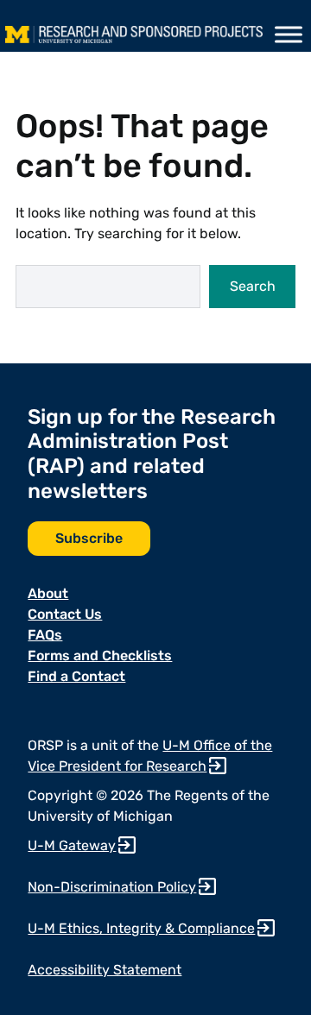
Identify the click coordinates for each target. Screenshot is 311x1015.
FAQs (45, 635)
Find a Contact (76, 676)
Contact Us (65, 614)
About (48, 593)
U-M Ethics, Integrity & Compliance (141, 928)
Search (253, 286)
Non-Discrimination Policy (112, 887)
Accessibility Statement (104, 969)
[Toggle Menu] (288, 34)
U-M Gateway (72, 845)
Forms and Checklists (100, 655)
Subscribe (89, 538)
